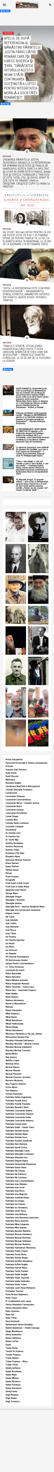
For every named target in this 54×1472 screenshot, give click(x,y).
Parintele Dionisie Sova (16, 1137)
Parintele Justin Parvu (16, 1211)
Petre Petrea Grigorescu (17, 1294)
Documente (11, 830)
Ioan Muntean (12, 927)
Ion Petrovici (11, 950)
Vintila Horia (11, 1391)
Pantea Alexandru (14, 1094)
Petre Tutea (11, 1298)
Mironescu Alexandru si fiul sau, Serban (24, 1034)
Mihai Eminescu (13, 1014)
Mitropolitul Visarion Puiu (17, 1037)
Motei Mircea (12, 1054)
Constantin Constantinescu (18, 800)
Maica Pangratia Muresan (17, 984)
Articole (9, 766)
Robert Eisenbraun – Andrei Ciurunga (22, 1328)
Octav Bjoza (11, 1087)
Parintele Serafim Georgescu (19, 1261)
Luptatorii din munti (15, 970)
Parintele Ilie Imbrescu (16, 1174)
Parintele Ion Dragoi (15, 1201)
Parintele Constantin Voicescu (20, 1121)
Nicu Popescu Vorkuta (16, 1084)
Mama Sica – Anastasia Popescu (21, 990)
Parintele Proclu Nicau (16, 1254)
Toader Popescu (13, 1355)
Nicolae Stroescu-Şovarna (18, 1077)
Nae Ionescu (11, 1057)
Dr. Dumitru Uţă (13, 836)
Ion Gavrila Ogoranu (15, 940)
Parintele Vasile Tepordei (17, 1278)
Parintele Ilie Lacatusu (16, 1177)
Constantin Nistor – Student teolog (22, 803)
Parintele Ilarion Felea (16, 1167)
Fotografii (10, 880)
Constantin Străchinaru (16, 813)
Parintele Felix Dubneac (16, 1144)
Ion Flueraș (11, 937)
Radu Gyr (10, 1314)
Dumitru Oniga (12, 850)
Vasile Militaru (12, 1378)
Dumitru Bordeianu (14, 843)
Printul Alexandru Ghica (17, 1308)
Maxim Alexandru (14, 1010)
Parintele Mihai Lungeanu (17, 1224)
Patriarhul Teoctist (14, 1291)
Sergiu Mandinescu (14, 1331)
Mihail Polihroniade (14, 1024)
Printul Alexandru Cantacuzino (20, 1304)
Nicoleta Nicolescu (14, 1080)
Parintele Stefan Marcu (16, 1268)
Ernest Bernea (12, 863)
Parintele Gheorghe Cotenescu (20, 1154)
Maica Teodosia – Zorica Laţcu (20, 987)
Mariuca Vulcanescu (15, 1000)
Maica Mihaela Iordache (17, 980)
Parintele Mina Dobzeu (16, 1228)
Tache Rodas (12, 1348)
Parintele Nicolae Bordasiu (18, 1238)
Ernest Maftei (12, 866)
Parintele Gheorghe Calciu (18, 1151)
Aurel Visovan (12, 776)
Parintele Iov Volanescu (17, 1208)
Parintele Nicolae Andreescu (19, 1234)
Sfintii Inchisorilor (14, 1334)
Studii (8, 1345)
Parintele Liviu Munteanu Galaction (22, 1218)
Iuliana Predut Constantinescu (20, 963)
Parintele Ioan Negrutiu (16, 1194)
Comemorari (11, 793)
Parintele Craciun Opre (16, 1124)
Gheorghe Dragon (14, 897)
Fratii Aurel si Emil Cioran (17, 883)
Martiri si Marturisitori (16, 1004)
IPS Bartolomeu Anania (17, 960)
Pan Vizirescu (12, 1091)
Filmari (9, 873)
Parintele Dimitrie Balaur (17, 1131)
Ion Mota (10, 947)
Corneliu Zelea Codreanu (17, 823)
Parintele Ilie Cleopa (15, 1171)
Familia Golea (12, 870)
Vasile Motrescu (13, 1381)
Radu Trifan (11, 1318)
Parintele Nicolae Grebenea (18, 1241)
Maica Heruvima (13, 977)
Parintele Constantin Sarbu (18, 1117)
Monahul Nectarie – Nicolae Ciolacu (22, 1044)
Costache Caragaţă (15, 826)
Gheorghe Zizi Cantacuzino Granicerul (23, 910)
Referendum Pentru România (19, 1324)
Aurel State (11, 773)
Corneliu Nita (12, 820)
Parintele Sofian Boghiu (17, 1264)
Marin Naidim (12, 994)
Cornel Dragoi (12, 816)
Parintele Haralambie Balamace (21, 1164)
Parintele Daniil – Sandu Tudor (20, 1127)
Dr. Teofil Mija (12, 840)
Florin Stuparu (12, 877)
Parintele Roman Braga (17, 1258)
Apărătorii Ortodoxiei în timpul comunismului (26, 763)
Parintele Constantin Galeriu (19, 1111)
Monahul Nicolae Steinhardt (19, 1047)
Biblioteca (10, 780)
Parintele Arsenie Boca (16, 1101)
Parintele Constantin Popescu (20, 1114)
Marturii (9, 1007)
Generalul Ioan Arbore (16, 890)
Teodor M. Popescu (14, 1351)
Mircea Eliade (12, 1027)
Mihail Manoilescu (14, 1020)
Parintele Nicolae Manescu (18, 1244)
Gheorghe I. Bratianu (15, 900)
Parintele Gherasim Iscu (17, 1157)
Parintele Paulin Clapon (17, 1251)
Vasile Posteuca (13, 1385)
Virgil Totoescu (13, 1401)
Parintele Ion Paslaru (15, 1204)
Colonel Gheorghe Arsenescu (19, 790)
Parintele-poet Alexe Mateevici (20, 1288)
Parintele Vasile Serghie (16, 1274)
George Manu (12, 893)
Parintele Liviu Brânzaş (16, 1214)
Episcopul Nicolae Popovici (18, 860)
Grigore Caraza (13, 913)
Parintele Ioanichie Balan (17, 1198)
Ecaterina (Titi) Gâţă (15, 853)
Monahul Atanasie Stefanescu (20, 1040)
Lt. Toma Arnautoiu (15, 967)
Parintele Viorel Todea (16, 1284)
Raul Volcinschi (12, 1321)
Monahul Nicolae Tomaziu (18, 1050)
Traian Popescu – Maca (17, 1361)
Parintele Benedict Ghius (17, 1107)
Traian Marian (12, 1358)
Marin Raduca (12, 997)
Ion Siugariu (11, 953)
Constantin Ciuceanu (15, 796)
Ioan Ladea (11, 923)
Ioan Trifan (11, 933)
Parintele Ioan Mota (15, 1191)
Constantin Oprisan (15, 810)
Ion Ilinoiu (10, 943)
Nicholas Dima (12, 1064)
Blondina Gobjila (13, 783)
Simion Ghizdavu (13, 1338)
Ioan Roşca (11, 930)
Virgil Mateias (12, 1395)
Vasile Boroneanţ (13, 1371)
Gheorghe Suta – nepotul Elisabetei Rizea (25, 907)
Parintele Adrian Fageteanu (18, 1097)
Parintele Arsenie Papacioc (18, 1104)
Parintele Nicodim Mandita (18, 1231)
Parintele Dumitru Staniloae (19, 1141)
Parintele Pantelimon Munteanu (21, 1248)
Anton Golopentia (14, 759)
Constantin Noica (14, 806)
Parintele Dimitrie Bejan (17, 1134)
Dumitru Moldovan (14, 846)
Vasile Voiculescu (13, 1388)
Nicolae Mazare (13, 1070)
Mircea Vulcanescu (14, 1030)
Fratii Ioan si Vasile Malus (17, 887)
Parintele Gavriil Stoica (16, 1147)
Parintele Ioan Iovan (15, 1187)
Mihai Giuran (11, 1017)
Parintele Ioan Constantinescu (20, 1181)
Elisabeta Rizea (13, 856)
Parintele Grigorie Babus (17, 1161)
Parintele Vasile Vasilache (18, 1281)
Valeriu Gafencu (13, 1368)
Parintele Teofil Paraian (17, 1271)
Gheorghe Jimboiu (14, 903)
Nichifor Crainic (12, 1060)
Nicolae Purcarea (13, 1074)
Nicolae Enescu (13, 1067)
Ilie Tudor (10, 917)
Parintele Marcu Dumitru (17, 1221)
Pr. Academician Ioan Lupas (18, 1301)
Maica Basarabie (13, 973)
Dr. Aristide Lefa (13, 833)
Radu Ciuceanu (12, 1311)
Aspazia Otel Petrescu (16, 770)
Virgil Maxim (11, 1398)
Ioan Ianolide (12, 920)
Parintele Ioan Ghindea (16, 1184)
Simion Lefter (12, 1341)
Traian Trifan (12, 1365)
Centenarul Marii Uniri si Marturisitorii (23, 786)
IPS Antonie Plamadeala (17, 957)
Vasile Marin (11, 1375)
